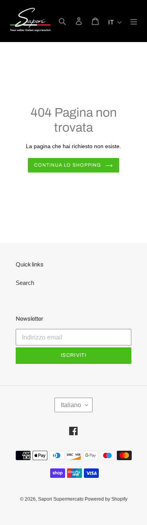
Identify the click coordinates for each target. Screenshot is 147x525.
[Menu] (133, 21)
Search (25, 282)
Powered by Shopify (106, 499)
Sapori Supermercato (61, 499)
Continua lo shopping (67, 165)
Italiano (71, 405)
